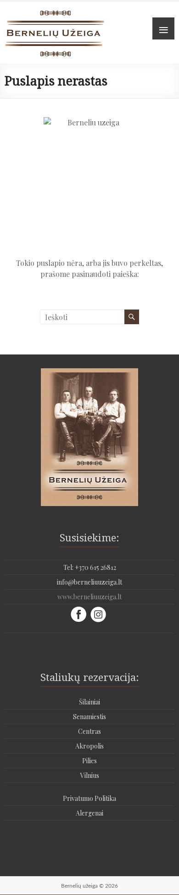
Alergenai (89, 813)
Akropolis (89, 746)
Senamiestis (89, 716)
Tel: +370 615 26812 (89, 567)
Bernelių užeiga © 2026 (89, 886)
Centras (89, 731)
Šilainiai (89, 702)
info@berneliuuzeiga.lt (89, 582)
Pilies (89, 760)
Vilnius (89, 775)
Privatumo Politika (89, 798)
